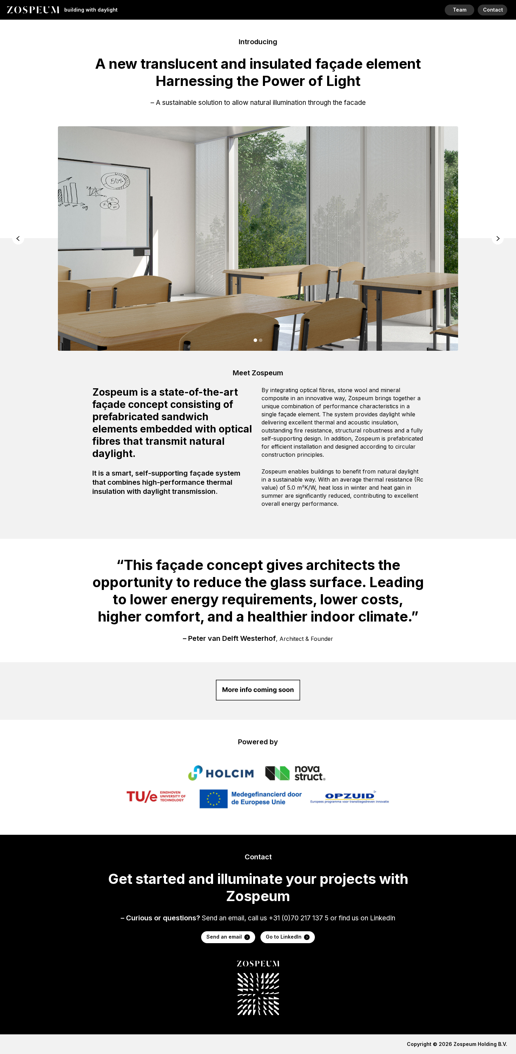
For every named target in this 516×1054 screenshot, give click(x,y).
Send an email (224, 937)
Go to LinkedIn (284, 937)
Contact (493, 10)
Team (460, 10)
